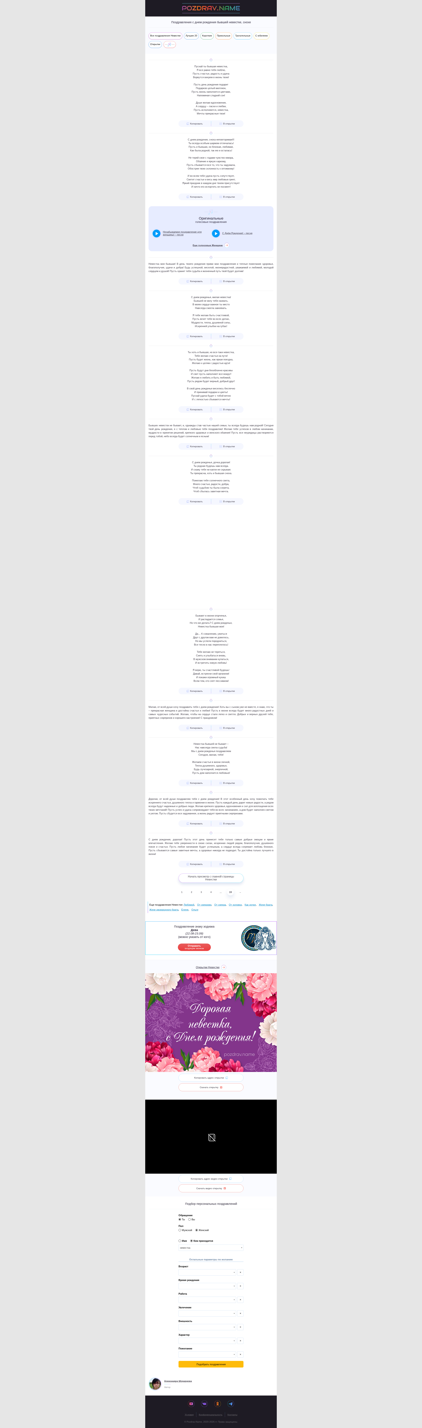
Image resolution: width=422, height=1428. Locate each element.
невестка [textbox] (185, 1247)
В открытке (229, 123)
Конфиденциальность (210, 1414)
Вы (193, 1219)
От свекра (220, 904)
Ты (183, 1219)
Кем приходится (203, 1241)
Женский (204, 1230)
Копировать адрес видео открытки (209, 1178)
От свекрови (204, 904)
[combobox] (211, 1248)
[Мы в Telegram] (230, 1404)
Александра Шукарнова (178, 1381)
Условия (189, 1414)
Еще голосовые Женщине (208, 245)
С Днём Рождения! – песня (237, 233)
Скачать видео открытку (209, 1188)
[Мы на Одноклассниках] (217, 1404)
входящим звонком (194, 947)
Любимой (189, 904)
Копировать (196, 123)
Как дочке (250, 904)
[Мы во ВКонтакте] (204, 1404)
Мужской (187, 1230)
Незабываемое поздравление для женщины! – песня (182, 233)
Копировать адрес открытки (209, 1077)
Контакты (232, 1414)
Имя (184, 1241)
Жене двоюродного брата (163, 909)
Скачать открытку (209, 1087)
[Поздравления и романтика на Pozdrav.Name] (211, 8)
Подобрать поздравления (211, 1364)
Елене (184, 909)
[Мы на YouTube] (191, 1404)
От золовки (235, 904)
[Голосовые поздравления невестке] (170, 44)
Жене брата (265, 904)
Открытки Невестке (208, 967)
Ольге (194, 909)
